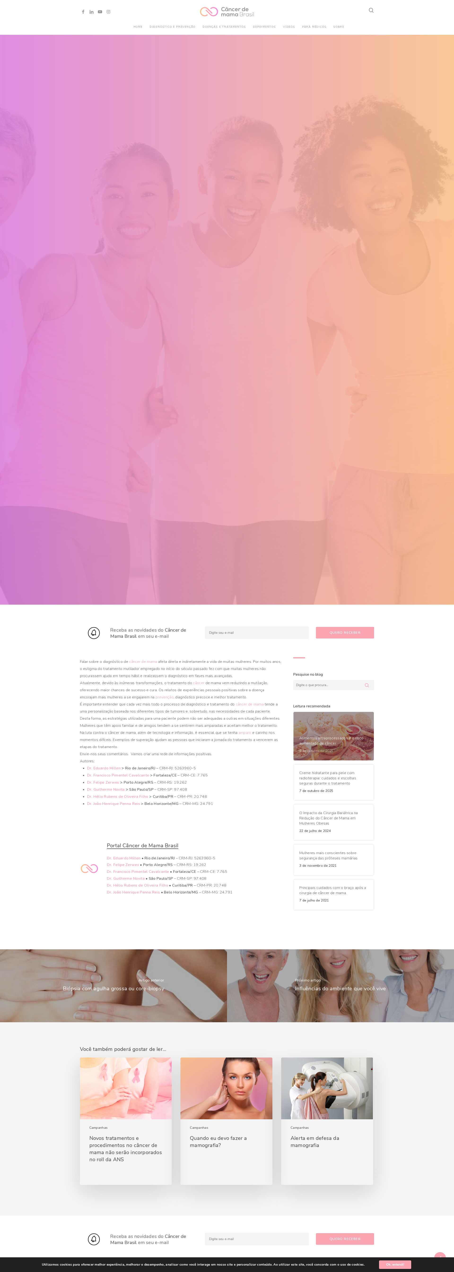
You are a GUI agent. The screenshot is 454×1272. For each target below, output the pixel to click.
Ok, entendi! (395, 1264)
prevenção (165, 699)
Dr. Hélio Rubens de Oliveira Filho (117, 799)
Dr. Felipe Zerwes (103, 785)
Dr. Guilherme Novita (106, 792)
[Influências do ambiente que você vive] (340, 988)
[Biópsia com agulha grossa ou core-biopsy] (113, 988)
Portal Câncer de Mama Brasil (143, 848)
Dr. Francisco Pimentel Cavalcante (118, 778)
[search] (371, 10)
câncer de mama (143, 664)
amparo (245, 735)
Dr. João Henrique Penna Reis (113, 806)
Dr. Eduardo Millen (104, 770)
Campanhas (98, 1130)
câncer (198, 685)
